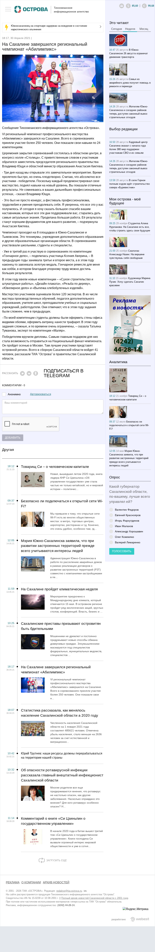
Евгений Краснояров (127, 515)
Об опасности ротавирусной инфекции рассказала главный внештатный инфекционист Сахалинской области (62, 775)
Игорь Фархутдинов (127, 520)
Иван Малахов (124, 526)
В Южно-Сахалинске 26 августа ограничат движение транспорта (128, 53)
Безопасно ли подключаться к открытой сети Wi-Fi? (62, 503)
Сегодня (116, 28)
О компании (31, 882)
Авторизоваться (40, 394)
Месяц (144, 28)
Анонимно (14, 394)
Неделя (130, 28)
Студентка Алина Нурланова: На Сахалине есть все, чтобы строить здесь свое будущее (129, 227)
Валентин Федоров (127, 509)
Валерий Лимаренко (127, 542)
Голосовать (121, 551)
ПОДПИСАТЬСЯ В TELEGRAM (64, 373)
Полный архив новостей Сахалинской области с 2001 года (94, 898)
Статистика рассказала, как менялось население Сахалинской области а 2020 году (59, 712)
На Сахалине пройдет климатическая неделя (59, 589)
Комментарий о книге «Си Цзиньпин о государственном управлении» (53, 821)
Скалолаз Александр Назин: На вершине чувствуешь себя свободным (126, 254)
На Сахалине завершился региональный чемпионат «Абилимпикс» (56, 669)
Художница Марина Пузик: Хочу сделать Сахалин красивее (129, 282)
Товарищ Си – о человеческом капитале (55, 467)
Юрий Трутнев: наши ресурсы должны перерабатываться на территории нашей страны (61, 755)
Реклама (12, 882)
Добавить (12, 437)
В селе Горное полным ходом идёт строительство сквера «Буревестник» (129, 184)
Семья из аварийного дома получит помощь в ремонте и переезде (130, 83)
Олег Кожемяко (124, 536)
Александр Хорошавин (129, 531)
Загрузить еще (56, 860)
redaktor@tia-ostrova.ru (69, 890)
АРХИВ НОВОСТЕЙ (56, 882)
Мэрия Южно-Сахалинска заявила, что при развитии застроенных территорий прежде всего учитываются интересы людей (58, 546)
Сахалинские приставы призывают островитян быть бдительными (61, 626)
